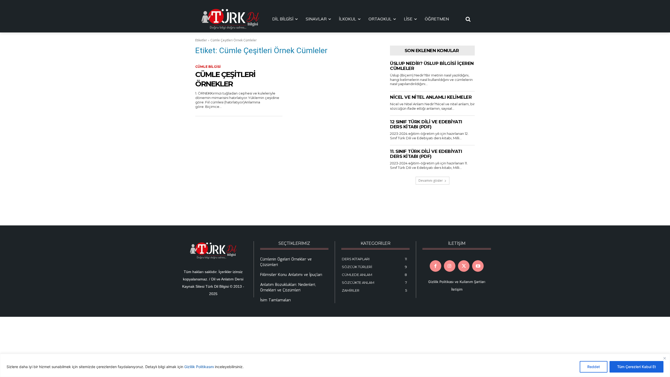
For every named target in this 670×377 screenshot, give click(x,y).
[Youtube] (478, 266)
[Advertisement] (286, 170)
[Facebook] (435, 266)
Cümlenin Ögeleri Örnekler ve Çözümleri (286, 262)
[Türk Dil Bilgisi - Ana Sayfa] (230, 19)
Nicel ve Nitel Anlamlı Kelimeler (431, 97)
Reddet (593, 366)
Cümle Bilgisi (208, 67)
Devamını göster (430, 180)
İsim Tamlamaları (275, 300)
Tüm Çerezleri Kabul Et (636, 366)
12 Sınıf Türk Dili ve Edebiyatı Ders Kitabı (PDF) (426, 124)
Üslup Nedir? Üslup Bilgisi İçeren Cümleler (432, 66)
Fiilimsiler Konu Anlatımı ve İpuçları (291, 275)
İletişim (456, 289)
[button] (468, 19)
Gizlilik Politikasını (199, 366)
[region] (335, 365)
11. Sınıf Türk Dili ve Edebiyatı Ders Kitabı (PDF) (426, 154)
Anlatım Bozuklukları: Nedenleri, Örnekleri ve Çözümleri (288, 287)
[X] (464, 266)
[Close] (664, 358)
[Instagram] (449, 266)
